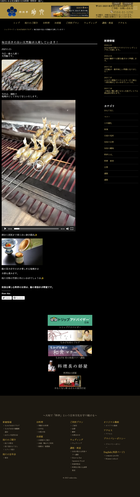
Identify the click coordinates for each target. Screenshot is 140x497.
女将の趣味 (109, 148)
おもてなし (109, 110)
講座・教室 (107, 23)
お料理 (46, 23)
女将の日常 (109, 142)
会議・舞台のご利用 (45, 443)
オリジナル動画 (111, 425)
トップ (16, 23)
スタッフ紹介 (10, 449)
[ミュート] (67, 228)
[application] (38, 165)
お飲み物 (41, 432)
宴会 (6, 458)
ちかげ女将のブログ (24, 29)
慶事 (73, 432)
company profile (112, 455)
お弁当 (40, 429)
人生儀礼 (108, 123)
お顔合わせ (76, 435)
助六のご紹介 (31, 23)
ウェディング (90, 23)
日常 (106, 167)
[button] (38, 165)
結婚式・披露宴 (44, 446)
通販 (106, 173)
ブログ (116, 3)
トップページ (9, 29)
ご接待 (74, 425)
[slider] (36, 228)
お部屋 (57, 23)
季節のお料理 (43, 425)
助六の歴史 (9, 443)
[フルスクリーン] (72, 228)
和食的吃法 (76, 464)
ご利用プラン (72, 23)
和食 (106, 129)
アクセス (127, 3)
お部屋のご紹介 (44, 440)
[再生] (5, 228)
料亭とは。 (109, 155)
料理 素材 (109, 161)
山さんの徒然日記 (11, 435)
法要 (73, 429)
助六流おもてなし (11, 446)
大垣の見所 (109, 136)
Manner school (112, 459)
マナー (107, 117)
